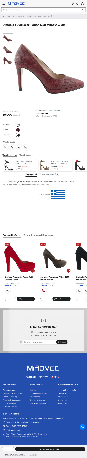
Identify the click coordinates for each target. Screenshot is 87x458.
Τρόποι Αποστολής (49, 174)
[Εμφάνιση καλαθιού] (82, 3)
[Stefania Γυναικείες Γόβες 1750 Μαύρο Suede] (12, 147)
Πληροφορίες (9, 385)
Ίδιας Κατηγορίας (10, 155)
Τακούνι (6, 135)
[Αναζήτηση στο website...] (83, 10)
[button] (6, 35)
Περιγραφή (31, 174)
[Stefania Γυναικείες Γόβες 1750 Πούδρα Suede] (6, 147)
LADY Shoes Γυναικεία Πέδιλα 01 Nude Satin (59, 162)
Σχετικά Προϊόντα (12, 235)
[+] (12, 449)
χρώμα (5, 129)
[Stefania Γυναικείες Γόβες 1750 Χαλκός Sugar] (26, 147)
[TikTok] (55, 376)
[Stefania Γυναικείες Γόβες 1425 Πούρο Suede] (8, 290)
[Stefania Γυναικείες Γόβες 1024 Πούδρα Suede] (79, 290)
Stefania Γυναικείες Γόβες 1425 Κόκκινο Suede (19, 278)
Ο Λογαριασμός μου (68, 385)
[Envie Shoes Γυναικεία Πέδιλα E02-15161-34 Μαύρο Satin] (9, 165)
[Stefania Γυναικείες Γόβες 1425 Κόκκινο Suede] (20, 258)
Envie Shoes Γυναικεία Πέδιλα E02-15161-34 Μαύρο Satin (24, 163)
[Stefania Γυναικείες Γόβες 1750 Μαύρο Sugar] (19, 147)
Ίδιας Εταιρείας (26, 155)
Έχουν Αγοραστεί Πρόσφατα (38, 235)
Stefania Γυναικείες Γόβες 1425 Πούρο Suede (54, 278)
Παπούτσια (12, 16)
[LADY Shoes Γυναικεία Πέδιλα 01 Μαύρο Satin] (80, 165)
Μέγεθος (6, 124)
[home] (4, 16)
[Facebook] (31, 376)
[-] (4, 449)
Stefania (44, 113)
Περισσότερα (36, 385)
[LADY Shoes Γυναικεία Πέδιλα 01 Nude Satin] (45, 165)
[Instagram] (43, 376)
